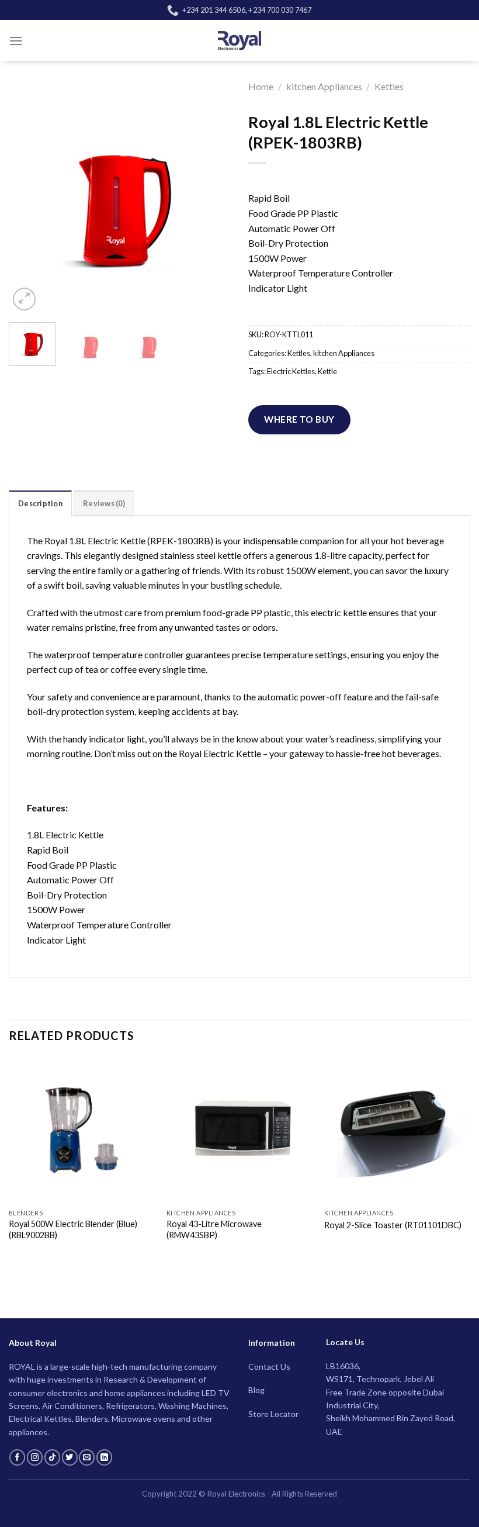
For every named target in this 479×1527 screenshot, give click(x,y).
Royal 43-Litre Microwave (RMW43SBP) (214, 1229)
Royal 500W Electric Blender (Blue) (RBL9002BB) (73, 1229)
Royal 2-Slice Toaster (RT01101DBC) (392, 1225)
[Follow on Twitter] (70, 1457)
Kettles (389, 86)
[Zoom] (24, 299)
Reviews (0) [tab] (104, 503)
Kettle (327, 371)
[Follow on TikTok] (52, 1457)
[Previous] (28, 202)
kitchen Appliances (324, 86)
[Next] (211, 202)
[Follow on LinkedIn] (104, 1457)
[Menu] (16, 40)
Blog (256, 1390)
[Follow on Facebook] (17, 1457)
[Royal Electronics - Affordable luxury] (240, 40)
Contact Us (269, 1366)
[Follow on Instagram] (35, 1457)
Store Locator (273, 1414)
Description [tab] (40, 503)
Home (260, 86)
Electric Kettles (291, 371)
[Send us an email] (87, 1457)
